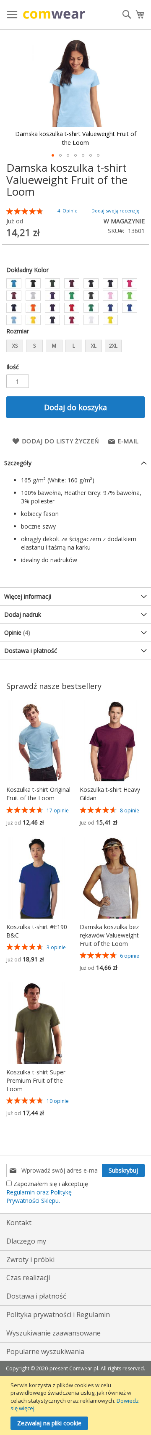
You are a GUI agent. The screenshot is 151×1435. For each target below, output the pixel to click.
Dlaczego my (26, 1241)
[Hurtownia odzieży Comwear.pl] (54, 15)
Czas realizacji (28, 1277)
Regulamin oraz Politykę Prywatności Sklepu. (39, 1196)
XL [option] (93, 345)
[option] (13, 283)
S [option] (34, 345)
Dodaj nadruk (22, 614)
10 (58, 1101)
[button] (53, 155)
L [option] (74, 345)
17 (58, 810)
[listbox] (75, 302)
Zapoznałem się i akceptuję (47, 1192)
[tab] (75, 463)
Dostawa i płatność (30, 651)
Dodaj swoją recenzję (115, 210)
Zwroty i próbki (30, 1259)
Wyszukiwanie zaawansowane (53, 1333)
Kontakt (18, 1222)
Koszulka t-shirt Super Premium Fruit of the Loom (35, 1080)
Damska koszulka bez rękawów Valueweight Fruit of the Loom (109, 935)
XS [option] (15, 345)
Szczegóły (17, 463)
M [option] (54, 345)
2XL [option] (113, 345)
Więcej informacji (27, 596)
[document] (76, 1405)
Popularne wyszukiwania (45, 1351)
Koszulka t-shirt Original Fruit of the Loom (38, 794)
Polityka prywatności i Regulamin (58, 1314)
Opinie (16, 632)
